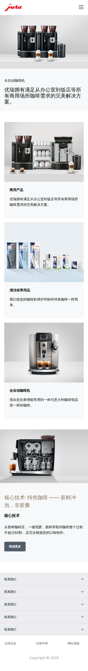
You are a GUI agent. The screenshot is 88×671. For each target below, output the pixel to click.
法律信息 (10, 643)
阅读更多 (15, 546)
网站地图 (73, 643)
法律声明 (42, 643)
